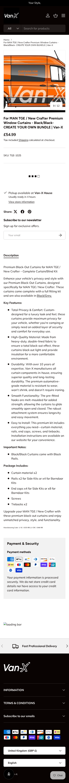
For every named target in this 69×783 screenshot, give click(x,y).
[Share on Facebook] (22, 211)
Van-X (14, 774)
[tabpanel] (34, 397)
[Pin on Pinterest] (29, 211)
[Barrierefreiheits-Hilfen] (9, 774)
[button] (55, 15)
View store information (21, 201)
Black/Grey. (44, 295)
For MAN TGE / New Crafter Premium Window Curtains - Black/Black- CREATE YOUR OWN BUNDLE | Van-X (31, 43)
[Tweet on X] (15, 211)
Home (7, 39)
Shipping (23, 140)
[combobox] (34, 28)
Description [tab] (11, 255)
